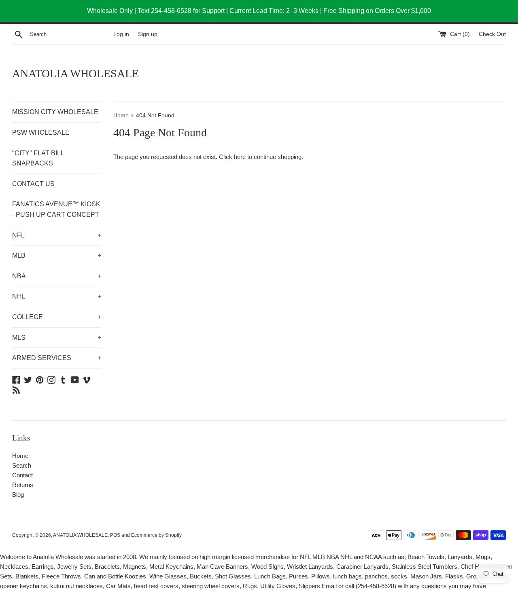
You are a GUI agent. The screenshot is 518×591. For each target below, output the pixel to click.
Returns (22, 484)
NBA (56, 276)
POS (115, 535)
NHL (56, 296)
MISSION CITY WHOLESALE (55, 111)
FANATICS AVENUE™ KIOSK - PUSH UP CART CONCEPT (56, 209)
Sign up (147, 34)
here (240, 156)
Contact (22, 475)
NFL (56, 235)
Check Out (492, 34)
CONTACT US (33, 183)
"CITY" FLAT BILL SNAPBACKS (38, 158)
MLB (56, 255)
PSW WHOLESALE (41, 132)
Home (20, 455)
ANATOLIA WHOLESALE (75, 73)
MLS (56, 337)
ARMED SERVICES (56, 357)
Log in (121, 34)
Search (21, 465)
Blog (18, 494)
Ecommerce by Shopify (156, 535)
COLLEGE (56, 317)
